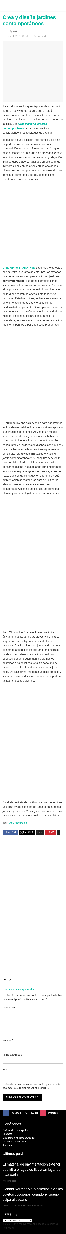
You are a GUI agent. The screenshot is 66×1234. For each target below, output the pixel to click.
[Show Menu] (4, 5)
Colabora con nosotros (14, 1142)
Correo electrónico (13, 1055)
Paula (15, 31)
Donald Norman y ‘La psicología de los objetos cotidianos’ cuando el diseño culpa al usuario (33, 1194)
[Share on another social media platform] (58, 832)
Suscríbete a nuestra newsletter (19, 1138)
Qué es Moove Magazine (15, 1130)
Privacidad (8, 1145)
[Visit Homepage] (33, 5)
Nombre (8, 1040)
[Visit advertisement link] (33, 869)
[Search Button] (62, 5)
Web (5, 1070)
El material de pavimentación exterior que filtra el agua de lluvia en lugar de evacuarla (32, 1169)
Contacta (7, 1134)
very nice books (18, 822)
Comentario (9, 1007)
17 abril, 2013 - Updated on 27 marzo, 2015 (27, 36)
